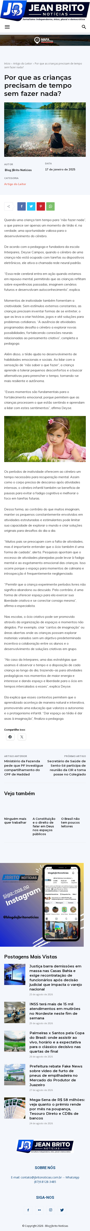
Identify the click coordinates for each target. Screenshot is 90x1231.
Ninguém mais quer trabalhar (15, 820)
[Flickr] (39, 1210)
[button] (7, 27)
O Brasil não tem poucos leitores (70, 822)
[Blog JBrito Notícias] (45, 10)
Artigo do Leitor (22, 63)
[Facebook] (21, 206)
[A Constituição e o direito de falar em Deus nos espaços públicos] (45, 808)
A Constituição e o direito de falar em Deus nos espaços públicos (44, 826)
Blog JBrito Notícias (18, 170)
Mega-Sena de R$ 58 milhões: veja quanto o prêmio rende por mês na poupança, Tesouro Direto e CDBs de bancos (57, 1109)
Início (7, 63)
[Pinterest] (41, 206)
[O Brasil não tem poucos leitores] (73, 808)
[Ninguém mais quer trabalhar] (16, 808)
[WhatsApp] (50, 206)
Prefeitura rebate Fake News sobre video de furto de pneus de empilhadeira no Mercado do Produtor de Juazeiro (56, 1075)
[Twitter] (31, 206)
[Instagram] (50, 1210)
